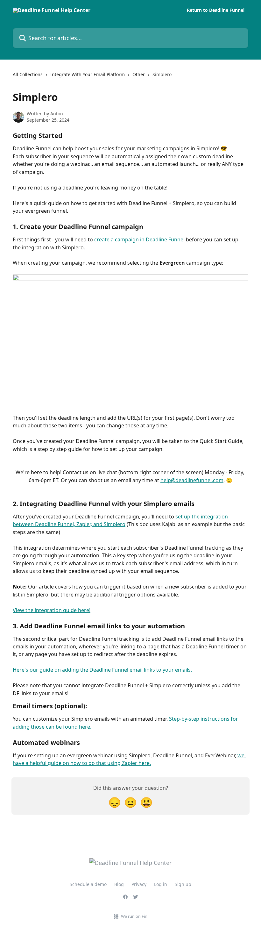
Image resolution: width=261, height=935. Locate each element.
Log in (160, 884)
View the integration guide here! (51, 610)
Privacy (138, 884)
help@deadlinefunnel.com (191, 480)
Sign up (183, 884)
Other (138, 74)
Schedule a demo (88, 884)
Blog (119, 884)
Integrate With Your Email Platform (87, 74)
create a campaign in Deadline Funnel (139, 239)
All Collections (28, 74)
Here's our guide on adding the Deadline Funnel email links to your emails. (102, 669)
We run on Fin (134, 916)
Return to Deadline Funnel (215, 10)
